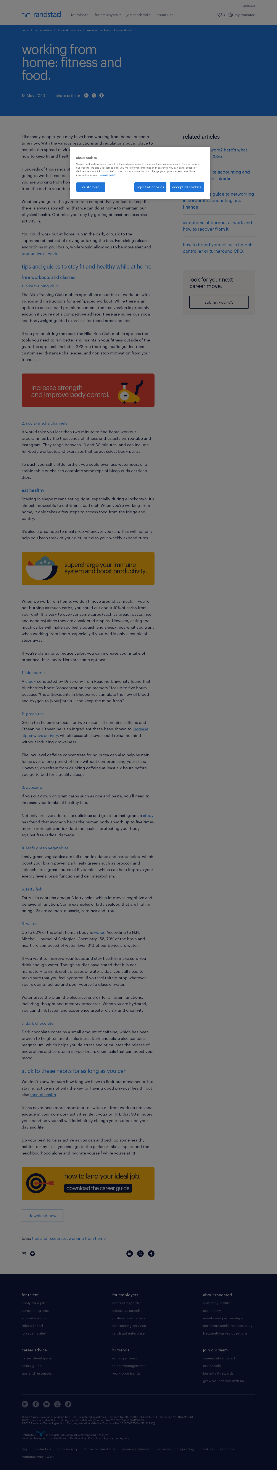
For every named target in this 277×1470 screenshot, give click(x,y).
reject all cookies (150, 187)
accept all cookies (186, 187)
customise (90, 187)
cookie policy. (108, 175)
